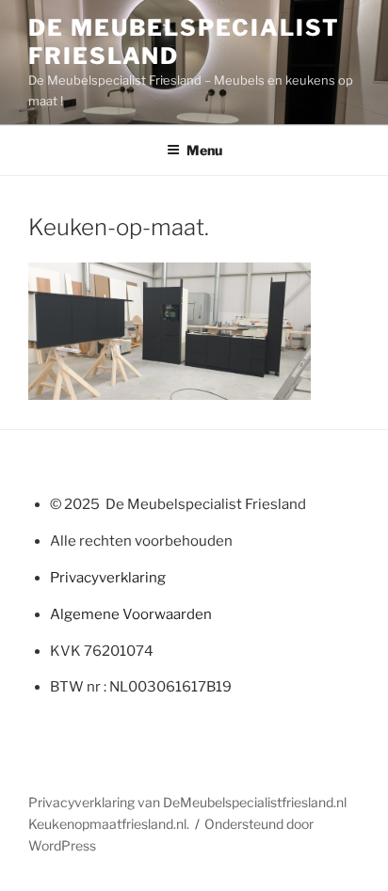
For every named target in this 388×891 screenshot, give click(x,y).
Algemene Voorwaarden (131, 614)
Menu (204, 150)
